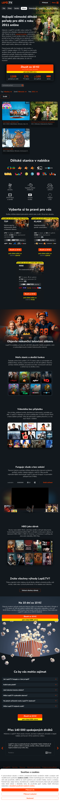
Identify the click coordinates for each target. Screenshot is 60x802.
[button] (2, 748)
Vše (4, 8)
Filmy (9, 8)
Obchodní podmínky (33, 767)
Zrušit (5, 97)
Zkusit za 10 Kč (30, 616)
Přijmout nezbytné (30, 794)
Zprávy (55, 8)
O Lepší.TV (6, 767)
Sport (48, 8)
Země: (19, 92)
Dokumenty (32, 8)
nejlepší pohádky (21, 34)
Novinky (15, 767)
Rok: (32, 92)
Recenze (22, 767)
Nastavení (30, 798)
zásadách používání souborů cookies (22, 786)
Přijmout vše (30, 790)
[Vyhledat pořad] (22, 85)
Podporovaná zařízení (49, 767)
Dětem (24, 8)
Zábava (41, 8)
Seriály (16, 8)
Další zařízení (47, 482)
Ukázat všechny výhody (30, 590)
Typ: (5, 92)
